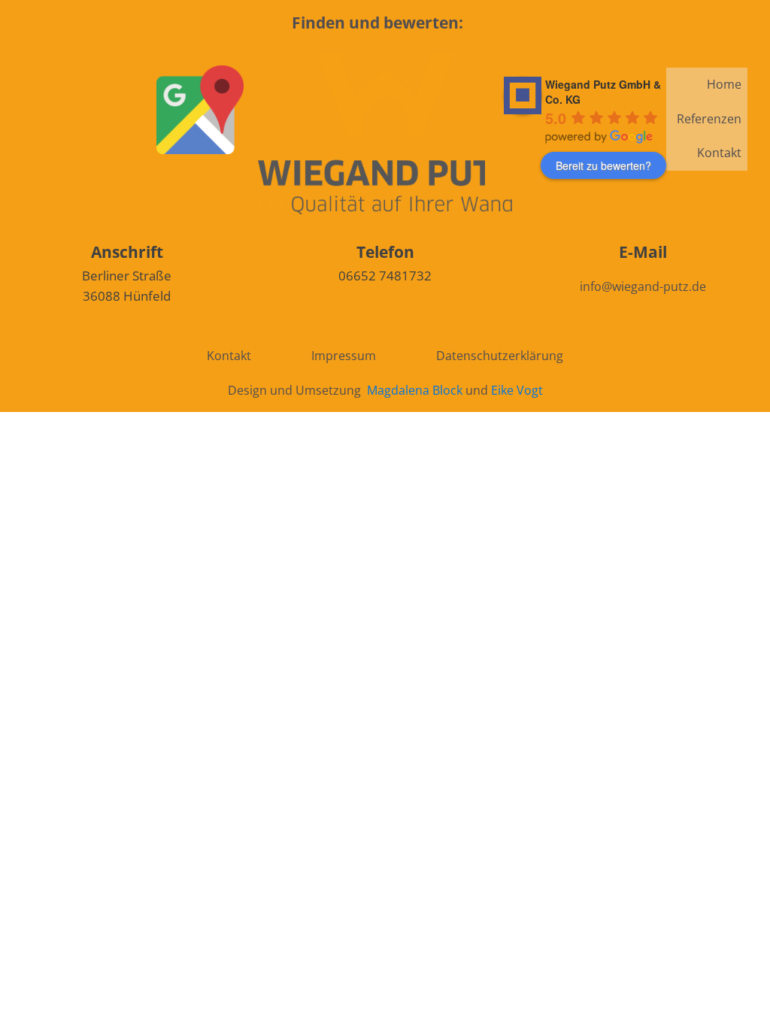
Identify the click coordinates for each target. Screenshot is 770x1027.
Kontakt (719, 152)
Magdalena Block (414, 390)
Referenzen (709, 119)
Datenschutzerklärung (499, 355)
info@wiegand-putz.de (643, 286)
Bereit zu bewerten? (603, 165)
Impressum (343, 355)
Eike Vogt (517, 390)
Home (724, 84)
